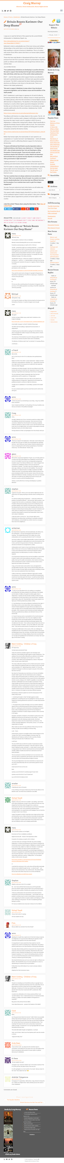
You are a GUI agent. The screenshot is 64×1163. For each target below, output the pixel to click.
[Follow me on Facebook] (11, 11)
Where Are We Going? (28, 1123)
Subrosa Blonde (53, 322)
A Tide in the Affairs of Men (29, 1112)
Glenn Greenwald (54, 313)
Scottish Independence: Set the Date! (54, 166)
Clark (14, 1011)
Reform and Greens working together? (54, 239)
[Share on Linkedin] (32, 208)
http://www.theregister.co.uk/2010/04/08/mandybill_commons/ (27, 270)
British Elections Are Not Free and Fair (32, 1102)
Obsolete (52, 319)
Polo (13, 923)
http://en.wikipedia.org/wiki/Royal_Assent (22, 874)
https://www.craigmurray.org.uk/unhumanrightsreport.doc (21, 113)
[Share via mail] (36, 208)
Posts (10, 17)
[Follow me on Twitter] (8, 11)
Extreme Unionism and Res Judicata (31, 1125)
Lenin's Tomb (53, 317)
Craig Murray (32, 3)
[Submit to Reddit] (23, 208)
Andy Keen (16, 1043)
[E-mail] (5, 11)
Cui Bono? (53, 158)
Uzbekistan (16, 17)
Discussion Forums (53, 225)
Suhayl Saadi (17, 798)
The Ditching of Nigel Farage (29, 1127)
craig (18, 29)
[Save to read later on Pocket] (28, 208)
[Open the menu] (61, 10)
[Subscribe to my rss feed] (3, 11)
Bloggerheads (53, 311)
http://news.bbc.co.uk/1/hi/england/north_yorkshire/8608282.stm (28, 321)
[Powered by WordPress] (38, 1159)
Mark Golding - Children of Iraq (24, 644)
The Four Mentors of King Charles (55, 123)
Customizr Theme (35, 1161)
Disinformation (54, 262)
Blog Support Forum (54, 228)
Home (5, 17)
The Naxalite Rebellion (12, 1100)
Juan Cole (52, 315)
